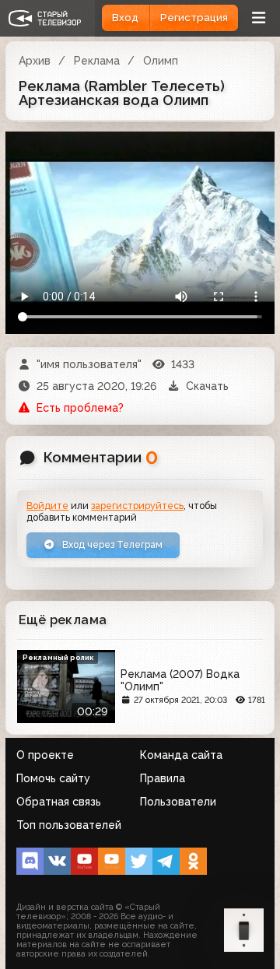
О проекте (45, 755)
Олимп (160, 60)
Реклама (97, 60)
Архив (35, 60)
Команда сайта (181, 755)
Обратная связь (58, 801)
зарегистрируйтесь (137, 505)
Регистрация (194, 17)
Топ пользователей (68, 825)
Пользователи (178, 801)
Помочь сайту (53, 778)
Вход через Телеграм (111, 544)
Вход (125, 17)
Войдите (47, 505)
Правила (162, 778)
